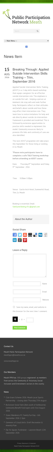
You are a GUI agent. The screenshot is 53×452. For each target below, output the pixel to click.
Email (44, 291)
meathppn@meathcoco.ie (14, 355)
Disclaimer (32, 443)
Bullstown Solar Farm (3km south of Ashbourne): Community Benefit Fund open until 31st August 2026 (26, 408)
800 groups (22, 377)
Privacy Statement (23, 443)
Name (44, 283)
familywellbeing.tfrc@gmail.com (26, 206)
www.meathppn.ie (11, 361)
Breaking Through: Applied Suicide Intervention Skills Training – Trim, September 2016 (31, 75)
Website (45, 299)
